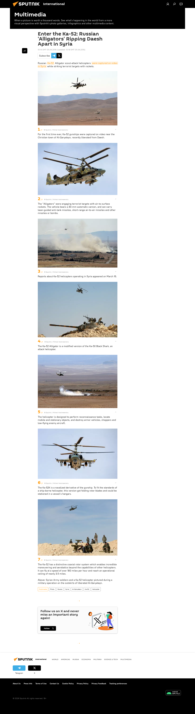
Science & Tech (111, 659)
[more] (115, 129)
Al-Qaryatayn (77, 589)
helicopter (95, 589)
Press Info (28, 683)
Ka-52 (50, 63)
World (55, 659)
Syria (67, 589)
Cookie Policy (68, 683)
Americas (65, 659)
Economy (86, 659)
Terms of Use (41, 683)
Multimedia (43, 589)
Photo (52, 589)
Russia (60, 589)
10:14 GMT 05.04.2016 (47, 49)
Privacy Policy (82, 683)
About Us (17, 683)
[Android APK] (173, 693)
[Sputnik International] (27, 7)
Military (97, 659)
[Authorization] (167, 4)
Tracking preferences (118, 683)
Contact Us (54, 683)
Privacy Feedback (99, 683)
